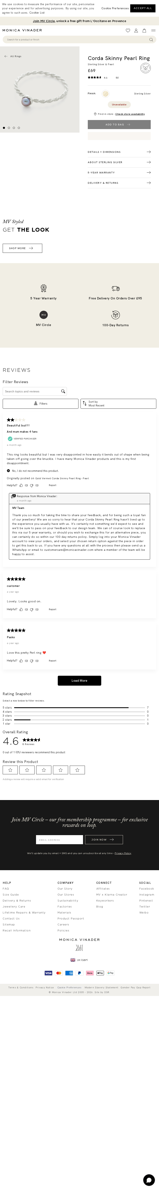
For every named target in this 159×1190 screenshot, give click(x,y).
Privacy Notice (45, 987)
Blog (99, 906)
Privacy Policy (123, 853)
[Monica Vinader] (23, 30)
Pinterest (146, 900)
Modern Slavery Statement (101, 987)
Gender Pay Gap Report (135, 987)
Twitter (144, 906)
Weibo (144, 912)
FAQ (6, 888)
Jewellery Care (14, 906)
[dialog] (79, 8)
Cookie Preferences (69, 987)
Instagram (146, 894)
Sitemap (9, 924)
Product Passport (71, 918)
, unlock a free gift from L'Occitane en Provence (79, 21)
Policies (63, 930)
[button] (115, 8)
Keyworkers (105, 900)
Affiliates (103, 888)
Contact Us (11, 918)
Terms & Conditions (20, 987)
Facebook (146, 888)
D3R (107, 992)
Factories (65, 906)
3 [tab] (14, 128)
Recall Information (17, 930)
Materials (64, 912)
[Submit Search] (151, 39)
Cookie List (37, 12)
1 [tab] (4, 128)
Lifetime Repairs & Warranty (24, 912)
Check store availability (130, 114)
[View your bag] (144, 31)
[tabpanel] (40, 89)
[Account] (136, 31)
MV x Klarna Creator (112, 894)
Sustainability (68, 900)
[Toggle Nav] (153, 30)
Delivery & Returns (17, 900)
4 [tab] (19, 128)
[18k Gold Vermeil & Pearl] (106, 94)
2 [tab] (9, 128)
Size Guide (11, 894)
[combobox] (77, 39)
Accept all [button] (143, 8)
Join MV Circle (44, 21)
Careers (63, 924)
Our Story (65, 888)
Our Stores (66, 894)
